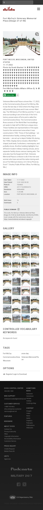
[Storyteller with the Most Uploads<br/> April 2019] (8, 83)
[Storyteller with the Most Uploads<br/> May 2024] (8, 73)
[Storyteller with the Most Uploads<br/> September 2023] (25, 73)
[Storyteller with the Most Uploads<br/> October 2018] (19, 83)
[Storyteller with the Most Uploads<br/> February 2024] (15, 73)
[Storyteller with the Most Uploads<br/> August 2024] (38, 70)
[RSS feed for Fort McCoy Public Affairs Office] (36, 88)
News (28, 416)
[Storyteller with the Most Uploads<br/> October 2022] (19, 75)
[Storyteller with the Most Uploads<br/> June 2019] (4, 83)
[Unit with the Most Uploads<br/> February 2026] (8, 91)
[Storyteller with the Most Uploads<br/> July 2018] (25, 83)
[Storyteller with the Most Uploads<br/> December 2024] (32, 70)
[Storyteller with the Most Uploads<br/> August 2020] (8, 81)
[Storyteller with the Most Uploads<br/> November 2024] (34, 70)
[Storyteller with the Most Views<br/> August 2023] (28, 73)
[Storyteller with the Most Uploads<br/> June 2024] (6, 73)
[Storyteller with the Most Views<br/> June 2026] (28, 67)
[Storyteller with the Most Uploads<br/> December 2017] (4, 86)
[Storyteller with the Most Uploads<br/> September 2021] (8, 78)
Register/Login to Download (16, 374)
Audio (28, 418)
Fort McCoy (7, 353)
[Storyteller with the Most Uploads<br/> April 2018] (32, 83)
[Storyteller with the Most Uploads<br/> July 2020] (10, 81)
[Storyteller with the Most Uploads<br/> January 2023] (8, 75)
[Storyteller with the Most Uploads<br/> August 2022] (23, 75)
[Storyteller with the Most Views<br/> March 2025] (23, 70)
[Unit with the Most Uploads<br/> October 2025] (13, 91)
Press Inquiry (10, 446)
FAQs (6, 434)
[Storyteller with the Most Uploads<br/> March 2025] (25, 70)
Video (28, 413)
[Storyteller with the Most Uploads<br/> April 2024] (10, 73)
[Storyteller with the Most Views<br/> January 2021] (28, 78)
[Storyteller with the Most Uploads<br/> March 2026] (36, 67)
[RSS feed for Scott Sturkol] (25, 67)
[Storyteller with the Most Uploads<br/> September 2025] (13, 70)
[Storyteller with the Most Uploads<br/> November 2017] (6, 86)
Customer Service (10, 441)
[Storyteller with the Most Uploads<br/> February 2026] (39, 67)
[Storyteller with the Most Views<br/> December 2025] (6, 70)
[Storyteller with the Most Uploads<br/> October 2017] (8, 86)
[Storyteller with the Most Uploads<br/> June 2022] (28, 75)
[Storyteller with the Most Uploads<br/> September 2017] (10, 86)
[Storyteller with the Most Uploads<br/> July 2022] (25, 75)
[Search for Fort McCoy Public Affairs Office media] (34, 88)
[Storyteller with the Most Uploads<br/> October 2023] (23, 73)
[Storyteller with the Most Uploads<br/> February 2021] (25, 78)
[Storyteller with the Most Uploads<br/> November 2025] (8, 70)
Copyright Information (11, 436)
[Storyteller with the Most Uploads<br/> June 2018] (28, 83)
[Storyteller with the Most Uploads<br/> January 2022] (36, 75)
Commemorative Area (11, 357)
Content (30, 408)
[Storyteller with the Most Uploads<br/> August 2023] (30, 73)
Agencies (7, 459)
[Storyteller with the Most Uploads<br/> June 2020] (13, 81)
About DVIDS (9, 426)
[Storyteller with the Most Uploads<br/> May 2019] (6, 83)
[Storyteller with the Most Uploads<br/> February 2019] (13, 83)
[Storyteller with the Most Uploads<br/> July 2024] (4, 73)
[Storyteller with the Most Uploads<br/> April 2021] (19, 78)
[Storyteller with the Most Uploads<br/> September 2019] (34, 81)
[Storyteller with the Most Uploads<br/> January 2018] (38, 83)
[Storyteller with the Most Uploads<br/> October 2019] (32, 81)
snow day (25, 353)
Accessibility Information (12, 439)
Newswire (8, 421)
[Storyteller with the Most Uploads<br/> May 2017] (17, 86)
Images (28, 411)
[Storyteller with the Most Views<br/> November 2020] (36, 78)
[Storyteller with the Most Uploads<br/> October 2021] (6, 78)
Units (6, 456)
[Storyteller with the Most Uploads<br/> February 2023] (6, 75)
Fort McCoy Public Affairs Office (17, 88)
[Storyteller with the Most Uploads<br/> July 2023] (32, 73)
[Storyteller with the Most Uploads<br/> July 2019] (38, 81)
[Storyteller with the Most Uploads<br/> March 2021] (21, 78)
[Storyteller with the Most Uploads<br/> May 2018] (30, 83)
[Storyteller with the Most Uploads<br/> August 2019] (36, 81)
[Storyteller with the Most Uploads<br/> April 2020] (17, 81)
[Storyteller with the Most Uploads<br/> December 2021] (38, 75)
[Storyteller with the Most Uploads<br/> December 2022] (13, 75)
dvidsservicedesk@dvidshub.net (15, 399)
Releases (29, 394)
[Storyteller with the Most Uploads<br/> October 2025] (10, 70)
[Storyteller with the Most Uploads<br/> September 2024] (36, 70)
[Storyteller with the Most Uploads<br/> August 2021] (10, 78)
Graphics (29, 420)
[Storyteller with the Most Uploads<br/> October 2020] (4, 81)
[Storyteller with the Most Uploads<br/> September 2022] (21, 75)
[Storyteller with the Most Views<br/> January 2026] (4, 70)
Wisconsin (7, 361)
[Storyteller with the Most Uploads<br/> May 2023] (36, 73)
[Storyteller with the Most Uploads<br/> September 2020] (6, 81)
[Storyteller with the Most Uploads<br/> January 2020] (23, 81)
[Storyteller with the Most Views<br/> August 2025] (15, 70)
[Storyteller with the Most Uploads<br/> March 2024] (13, 73)
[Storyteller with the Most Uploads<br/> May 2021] (17, 78)
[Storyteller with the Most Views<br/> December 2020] (32, 78)
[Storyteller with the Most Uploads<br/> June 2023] (34, 73)
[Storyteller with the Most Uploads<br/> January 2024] (17, 73)
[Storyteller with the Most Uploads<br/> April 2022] (30, 75)
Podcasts (29, 423)
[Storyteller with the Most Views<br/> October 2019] (30, 81)
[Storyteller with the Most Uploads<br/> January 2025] (30, 70)
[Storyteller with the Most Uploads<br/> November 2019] (28, 81)
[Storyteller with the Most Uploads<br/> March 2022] (32, 75)
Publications (30, 425)
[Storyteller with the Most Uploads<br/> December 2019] (25, 81)
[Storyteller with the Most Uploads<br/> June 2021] (15, 78)
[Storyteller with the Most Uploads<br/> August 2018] (23, 83)
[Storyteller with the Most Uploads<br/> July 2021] (13, 78)
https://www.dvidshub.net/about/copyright (18, 219)
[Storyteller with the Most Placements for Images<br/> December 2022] (10, 75)
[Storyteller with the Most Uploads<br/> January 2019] (15, 83)
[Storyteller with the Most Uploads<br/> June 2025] (19, 70)
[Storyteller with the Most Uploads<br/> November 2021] (4, 78)
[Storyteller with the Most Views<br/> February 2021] (23, 78)
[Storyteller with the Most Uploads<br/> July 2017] (15, 86)
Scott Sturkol (17, 67)
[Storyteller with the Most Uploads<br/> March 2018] (34, 83)
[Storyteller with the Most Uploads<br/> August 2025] (17, 70)
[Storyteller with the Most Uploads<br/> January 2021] (30, 78)
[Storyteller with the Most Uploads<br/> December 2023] (19, 73)
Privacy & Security (10, 431)
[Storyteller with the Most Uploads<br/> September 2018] (21, 83)
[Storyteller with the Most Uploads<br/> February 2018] (36, 83)
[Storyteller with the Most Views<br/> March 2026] (34, 67)
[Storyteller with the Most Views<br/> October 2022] (17, 75)
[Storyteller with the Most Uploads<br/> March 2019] (10, 83)
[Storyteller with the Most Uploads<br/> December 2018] (17, 83)
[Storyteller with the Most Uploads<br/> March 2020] (19, 81)
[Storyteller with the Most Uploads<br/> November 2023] (21, 73)
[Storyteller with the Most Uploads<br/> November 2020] (38, 78)
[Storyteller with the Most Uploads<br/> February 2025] (28, 70)
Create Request (9, 449)
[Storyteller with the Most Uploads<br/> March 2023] (4, 75)
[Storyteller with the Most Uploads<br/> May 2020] (15, 81)
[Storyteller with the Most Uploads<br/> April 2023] (38, 73)
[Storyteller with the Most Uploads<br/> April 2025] (21, 70)
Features (8, 416)
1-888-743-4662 (9, 406)
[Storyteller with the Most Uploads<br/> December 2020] (34, 78)
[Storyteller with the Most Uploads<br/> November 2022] (15, 75)
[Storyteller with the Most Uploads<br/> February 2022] (34, 75)
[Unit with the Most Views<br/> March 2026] (5, 91)
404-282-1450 (8, 391)
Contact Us (8, 429)
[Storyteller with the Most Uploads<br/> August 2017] (13, 86)
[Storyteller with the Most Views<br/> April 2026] (32, 67)
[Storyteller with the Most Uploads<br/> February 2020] (21, 81)
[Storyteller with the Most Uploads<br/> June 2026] (30, 67)
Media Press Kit (9, 451)
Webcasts (29, 428)
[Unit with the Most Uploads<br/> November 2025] (10, 91)
